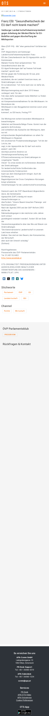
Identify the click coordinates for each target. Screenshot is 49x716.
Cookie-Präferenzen (24, 700)
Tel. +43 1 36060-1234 (24, 677)
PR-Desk (24, 692)
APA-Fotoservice (24, 697)
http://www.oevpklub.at (11, 258)
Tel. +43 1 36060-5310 (24, 670)
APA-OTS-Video (24, 695)
